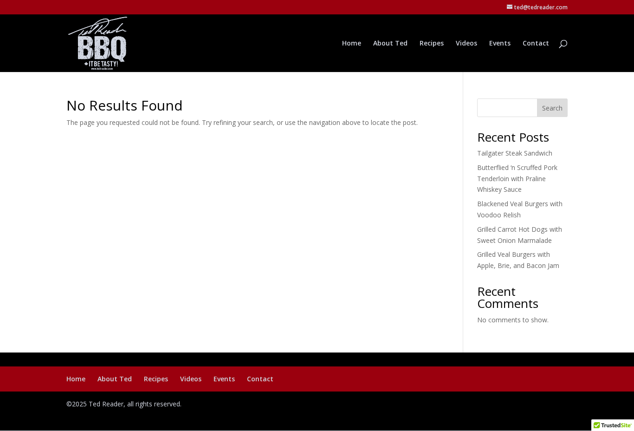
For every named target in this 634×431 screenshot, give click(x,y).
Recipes (432, 43)
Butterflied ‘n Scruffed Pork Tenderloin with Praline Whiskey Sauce (517, 178)
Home (351, 43)
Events (500, 43)
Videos (466, 43)
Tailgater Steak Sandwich (514, 153)
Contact (536, 43)
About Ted (390, 43)
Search (552, 108)
